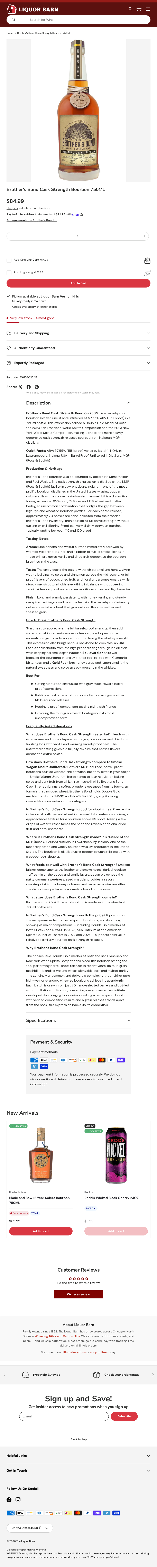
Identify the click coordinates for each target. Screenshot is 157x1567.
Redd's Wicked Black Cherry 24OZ (111, 1198)
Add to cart (78, 283)
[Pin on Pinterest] (37, 387)
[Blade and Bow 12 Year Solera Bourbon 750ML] (41, 1155)
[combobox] (78, 19)
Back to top (79, 1439)
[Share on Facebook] (29, 387)
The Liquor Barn (25, 1541)
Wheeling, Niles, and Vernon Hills (57, 1336)
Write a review (78, 1294)
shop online (98, 1352)
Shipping (12, 208)
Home (10, 33)
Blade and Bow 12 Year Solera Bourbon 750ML (39, 1200)
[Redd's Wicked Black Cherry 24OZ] (116, 1155)
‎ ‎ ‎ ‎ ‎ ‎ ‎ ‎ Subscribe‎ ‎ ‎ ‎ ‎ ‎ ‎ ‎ (124, 1416)
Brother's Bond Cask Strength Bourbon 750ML (44, 33)
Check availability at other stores (34, 307)
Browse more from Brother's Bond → (32, 220)
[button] (139, 9)
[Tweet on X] (20, 387)
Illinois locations (74, 1352)
